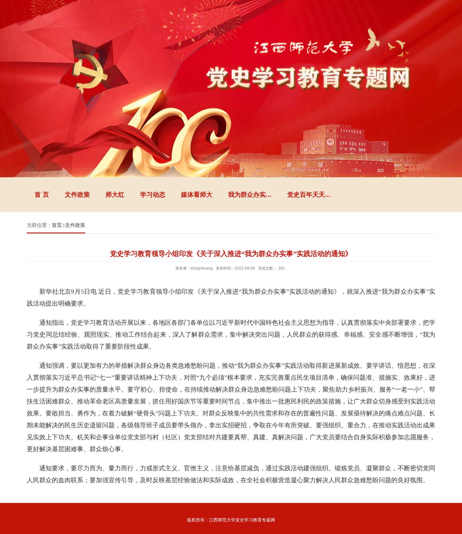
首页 (57, 225)
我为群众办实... (250, 194)
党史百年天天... (309, 194)
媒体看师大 (196, 194)
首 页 (42, 194)
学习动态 (152, 194)
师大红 (115, 194)
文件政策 (77, 194)
